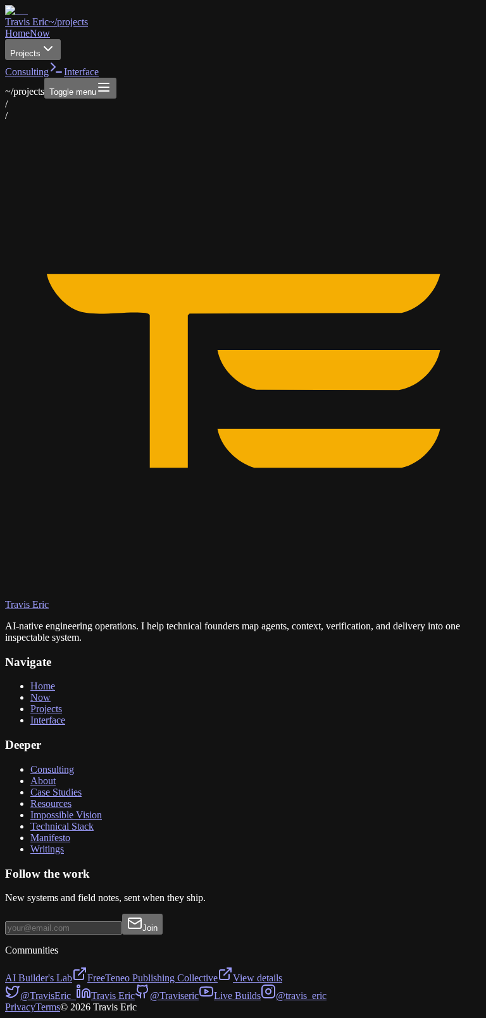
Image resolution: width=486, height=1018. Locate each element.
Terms (47, 1007)
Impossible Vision (66, 814)
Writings (47, 849)
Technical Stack (62, 826)
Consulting (27, 71)
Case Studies (56, 792)
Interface (47, 720)
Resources (51, 803)
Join (150, 928)
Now (40, 33)
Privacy (20, 1007)
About (43, 780)
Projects (25, 53)
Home (17, 33)
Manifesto (50, 837)
